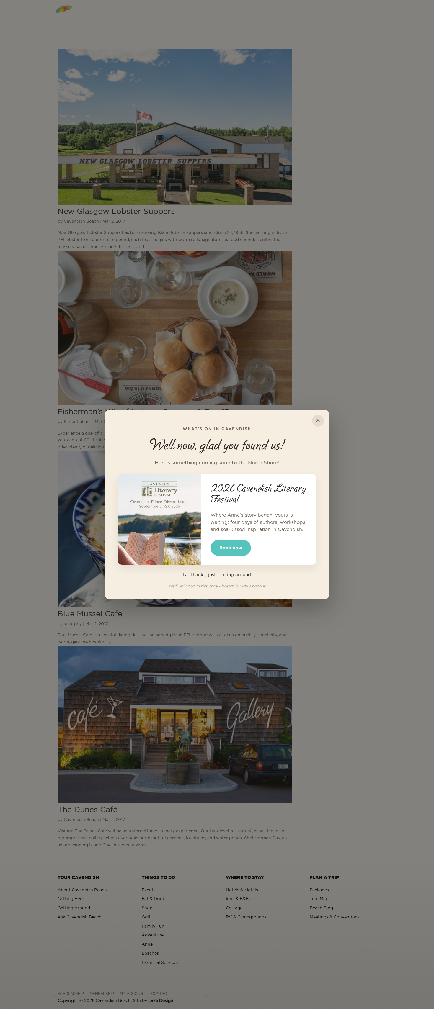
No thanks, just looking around (217, 575)
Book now (230, 547)
